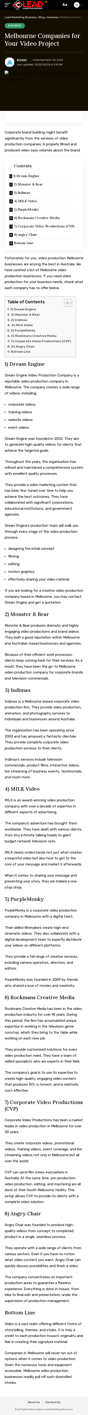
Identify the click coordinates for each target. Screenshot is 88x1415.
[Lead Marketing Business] (30, 5)
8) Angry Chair (25, 234)
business (14, 25)
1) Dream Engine (26, 176)
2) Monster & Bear (28, 184)
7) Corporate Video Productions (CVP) (44, 226)
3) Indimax (22, 193)
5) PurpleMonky (26, 209)
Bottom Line (23, 243)
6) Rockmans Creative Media (37, 218)
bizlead (22, 60)
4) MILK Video (25, 201)
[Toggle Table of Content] (66, 303)
